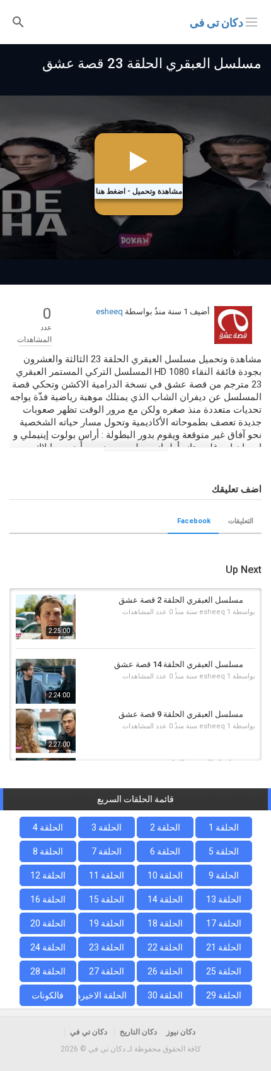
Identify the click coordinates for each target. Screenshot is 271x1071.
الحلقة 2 (165, 827)
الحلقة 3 (106, 827)
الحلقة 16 (48, 899)
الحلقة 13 (223, 899)
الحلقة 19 (106, 923)
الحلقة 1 (224, 827)
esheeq (109, 311)
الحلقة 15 (106, 899)
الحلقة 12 (48, 875)
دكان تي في (216, 22)
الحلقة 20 (48, 923)
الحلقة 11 (106, 875)
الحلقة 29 (223, 995)
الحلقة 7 (106, 851)
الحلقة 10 (165, 875)
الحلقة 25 (223, 971)
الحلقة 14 (165, 899)
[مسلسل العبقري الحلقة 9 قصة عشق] (46, 731)
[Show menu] (251, 21)
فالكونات (48, 995)
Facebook (193, 521)
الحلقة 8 (48, 851)
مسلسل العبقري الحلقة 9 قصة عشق (180, 714)
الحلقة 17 (223, 923)
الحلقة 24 (48, 947)
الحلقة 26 (165, 971)
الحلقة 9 (224, 875)
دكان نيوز (180, 1031)
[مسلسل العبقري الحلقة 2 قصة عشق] (46, 617)
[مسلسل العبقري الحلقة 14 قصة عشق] (46, 681)
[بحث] (18, 21)
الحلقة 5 (224, 851)
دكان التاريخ (138, 1031)
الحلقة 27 (106, 971)
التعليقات (240, 521)
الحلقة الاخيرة (102, 995)
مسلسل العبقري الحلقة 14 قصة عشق (178, 664)
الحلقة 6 (165, 851)
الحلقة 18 (165, 923)
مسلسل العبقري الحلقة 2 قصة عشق (180, 600)
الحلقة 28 (48, 971)
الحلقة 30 (165, 995)
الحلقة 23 (106, 947)
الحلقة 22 (165, 947)
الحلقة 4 (48, 827)
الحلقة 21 (223, 947)
